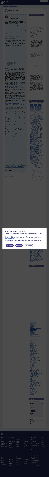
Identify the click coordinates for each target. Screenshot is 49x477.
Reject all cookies (19, 245)
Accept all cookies (10, 245)
